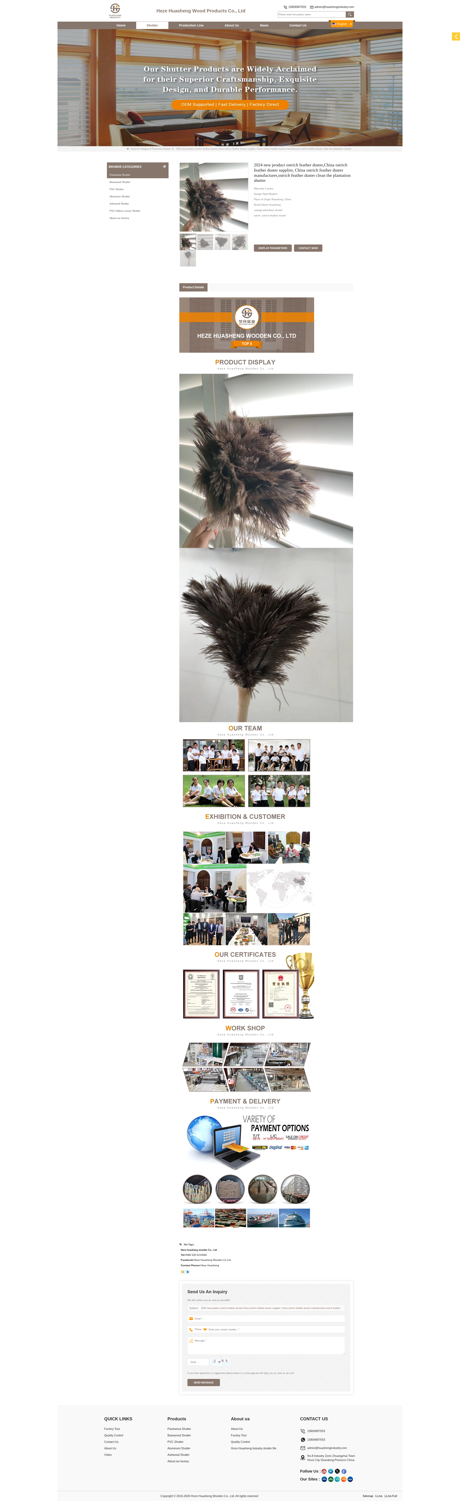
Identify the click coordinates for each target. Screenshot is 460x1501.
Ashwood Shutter (119, 203)
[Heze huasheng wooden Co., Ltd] (115, 11)
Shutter (152, 25)
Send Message (204, 1382)
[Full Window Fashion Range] (337, 1479)
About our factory (119, 218)
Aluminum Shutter (120, 196)
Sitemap (368, 1496)
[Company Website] (324, 1479)
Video (108, 1454)
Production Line (191, 25)
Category (144, 148)
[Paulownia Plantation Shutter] (230, 87)
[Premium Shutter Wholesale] (343, 1479)
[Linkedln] (330, 1471)
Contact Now (308, 248)
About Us (232, 25)
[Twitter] (337, 1471)
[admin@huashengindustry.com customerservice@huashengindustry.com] (183, 1272)
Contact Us (298, 25)
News (264, 25)
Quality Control (113, 1435)
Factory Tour (112, 1428)
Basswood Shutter (120, 182)
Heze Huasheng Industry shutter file (253, 1448)
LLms (378, 1496)
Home (121, 25)
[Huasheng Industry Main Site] (350, 1479)
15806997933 (297, 6)
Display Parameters (273, 248)
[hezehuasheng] (188, 1272)
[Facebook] (344, 1471)
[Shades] (331, 1479)
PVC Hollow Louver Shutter (125, 210)
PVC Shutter (117, 189)
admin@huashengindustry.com (334, 6)
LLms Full (391, 1496)
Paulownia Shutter (161, 148)
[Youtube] (324, 1471)
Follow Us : (310, 1471)
